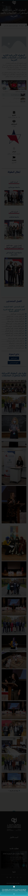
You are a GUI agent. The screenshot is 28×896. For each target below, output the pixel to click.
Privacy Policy (22, 890)
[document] (14, 448)
